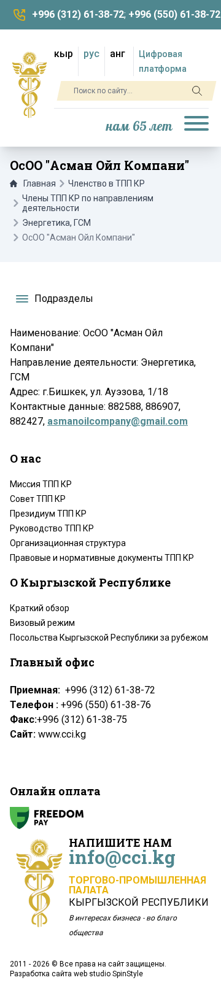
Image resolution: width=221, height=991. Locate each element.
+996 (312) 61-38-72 (78, 14)
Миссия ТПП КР (41, 484)
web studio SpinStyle (108, 974)
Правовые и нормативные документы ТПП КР (102, 558)
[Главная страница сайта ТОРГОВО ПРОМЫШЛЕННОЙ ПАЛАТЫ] (29, 84)
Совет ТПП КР (38, 499)
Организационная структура (68, 543)
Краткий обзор (39, 608)
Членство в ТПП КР (106, 183)
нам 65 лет (139, 127)
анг (117, 54)
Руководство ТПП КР (52, 528)
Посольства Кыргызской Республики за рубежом (109, 637)
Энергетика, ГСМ (56, 223)
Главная (39, 183)
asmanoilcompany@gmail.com (117, 421)
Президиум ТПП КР (48, 514)
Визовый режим (42, 623)
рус (91, 54)
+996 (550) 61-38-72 (174, 14)
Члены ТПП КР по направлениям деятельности (87, 203)
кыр (63, 54)
